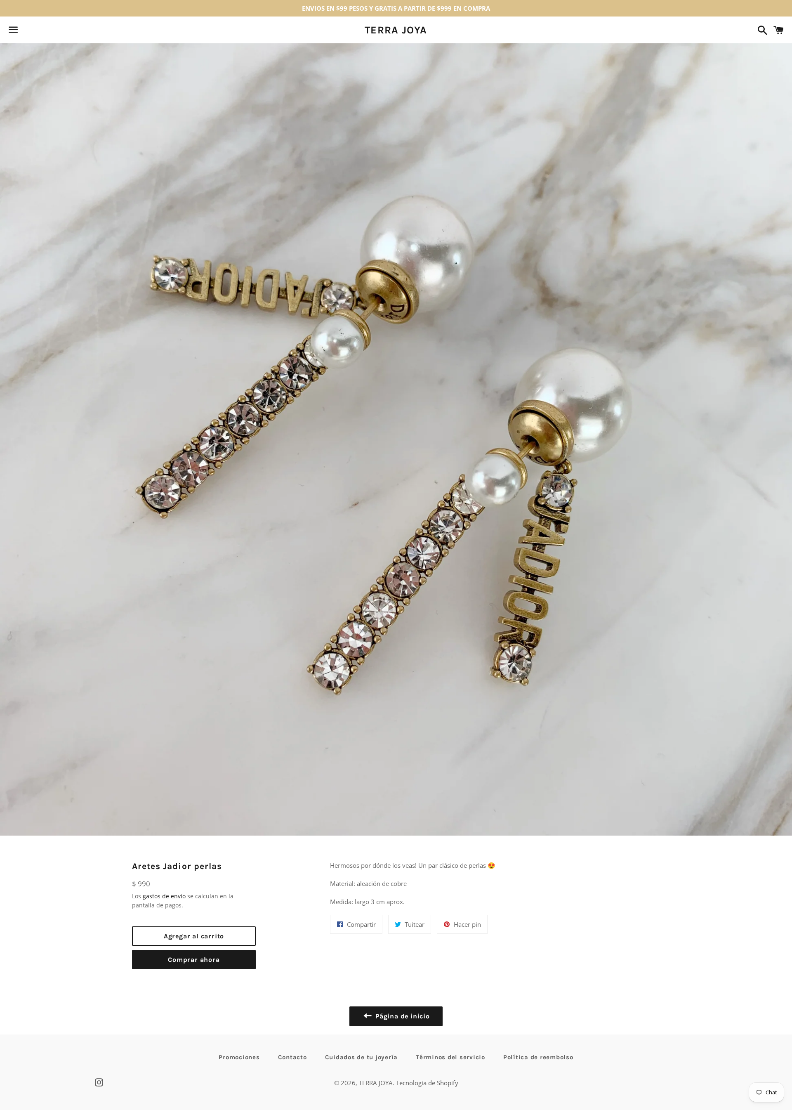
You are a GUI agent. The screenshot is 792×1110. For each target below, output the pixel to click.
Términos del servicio (450, 1057)
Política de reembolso (538, 1057)
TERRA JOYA (396, 30)
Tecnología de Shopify (427, 1083)
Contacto (292, 1057)
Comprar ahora (193, 960)
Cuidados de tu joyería (361, 1057)
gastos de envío (164, 896)
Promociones (239, 1057)
